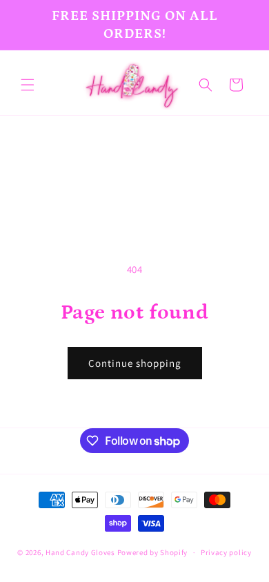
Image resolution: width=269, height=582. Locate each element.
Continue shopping (134, 363)
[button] (27, 85)
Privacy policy (226, 552)
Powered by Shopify (152, 552)
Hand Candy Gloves (80, 552)
